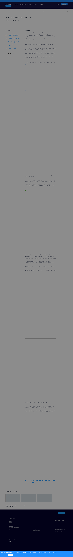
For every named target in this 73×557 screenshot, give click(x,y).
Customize (4, 554)
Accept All (10, 554)
